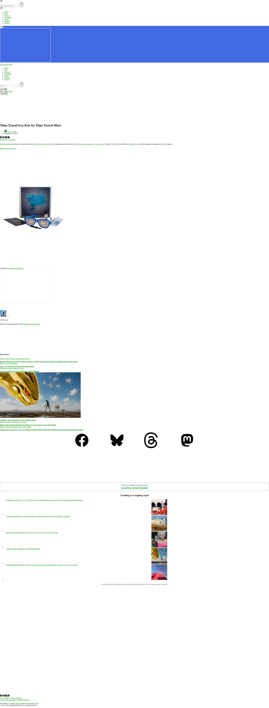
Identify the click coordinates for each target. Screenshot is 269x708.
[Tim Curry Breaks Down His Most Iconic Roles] (8, 363)
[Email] (9, 138)
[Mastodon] (187, 447)
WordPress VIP (33, 703)
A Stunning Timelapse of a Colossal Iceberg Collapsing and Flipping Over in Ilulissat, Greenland (38, 516)
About (6, 68)
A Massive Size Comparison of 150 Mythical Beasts (18, 420)
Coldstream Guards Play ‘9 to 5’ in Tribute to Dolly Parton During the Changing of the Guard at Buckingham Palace (41, 430)
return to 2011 (99, 144)
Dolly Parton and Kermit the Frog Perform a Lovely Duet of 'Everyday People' (32, 532)
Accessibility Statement (7, 700)
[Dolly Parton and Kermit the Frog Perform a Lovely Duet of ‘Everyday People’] (13, 422)
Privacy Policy (5, 698)
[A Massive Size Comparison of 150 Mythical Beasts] (40, 417)
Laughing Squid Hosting (134, 487)
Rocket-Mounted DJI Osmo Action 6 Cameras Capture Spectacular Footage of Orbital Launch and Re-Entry (39, 362)
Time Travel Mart (6, 144)
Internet (25, 324)
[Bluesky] (4, 138)
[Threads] (6, 138)
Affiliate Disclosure (22, 700)
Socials (6, 76)
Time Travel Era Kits (42, 144)
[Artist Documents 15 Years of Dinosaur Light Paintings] (12, 368)
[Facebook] (1, 138)
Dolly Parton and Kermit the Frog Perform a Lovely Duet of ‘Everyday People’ (28, 425)
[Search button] (22, 84)
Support (6, 77)
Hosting (6, 72)
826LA (133, 144)
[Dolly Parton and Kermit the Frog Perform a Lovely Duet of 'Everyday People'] (159, 547)
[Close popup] (1, 27)
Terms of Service (16, 698)
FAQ (6, 70)
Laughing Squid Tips (16, 268)
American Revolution (85, 144)
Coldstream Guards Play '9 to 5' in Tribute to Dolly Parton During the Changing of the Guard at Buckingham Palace (44, 500)
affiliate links (121, 584)
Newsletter (7, 74)
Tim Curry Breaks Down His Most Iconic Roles (17, 366)
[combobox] (9, 86)
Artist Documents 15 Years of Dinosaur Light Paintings (19, 371)
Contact (6, 79)
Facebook (37, 324)
